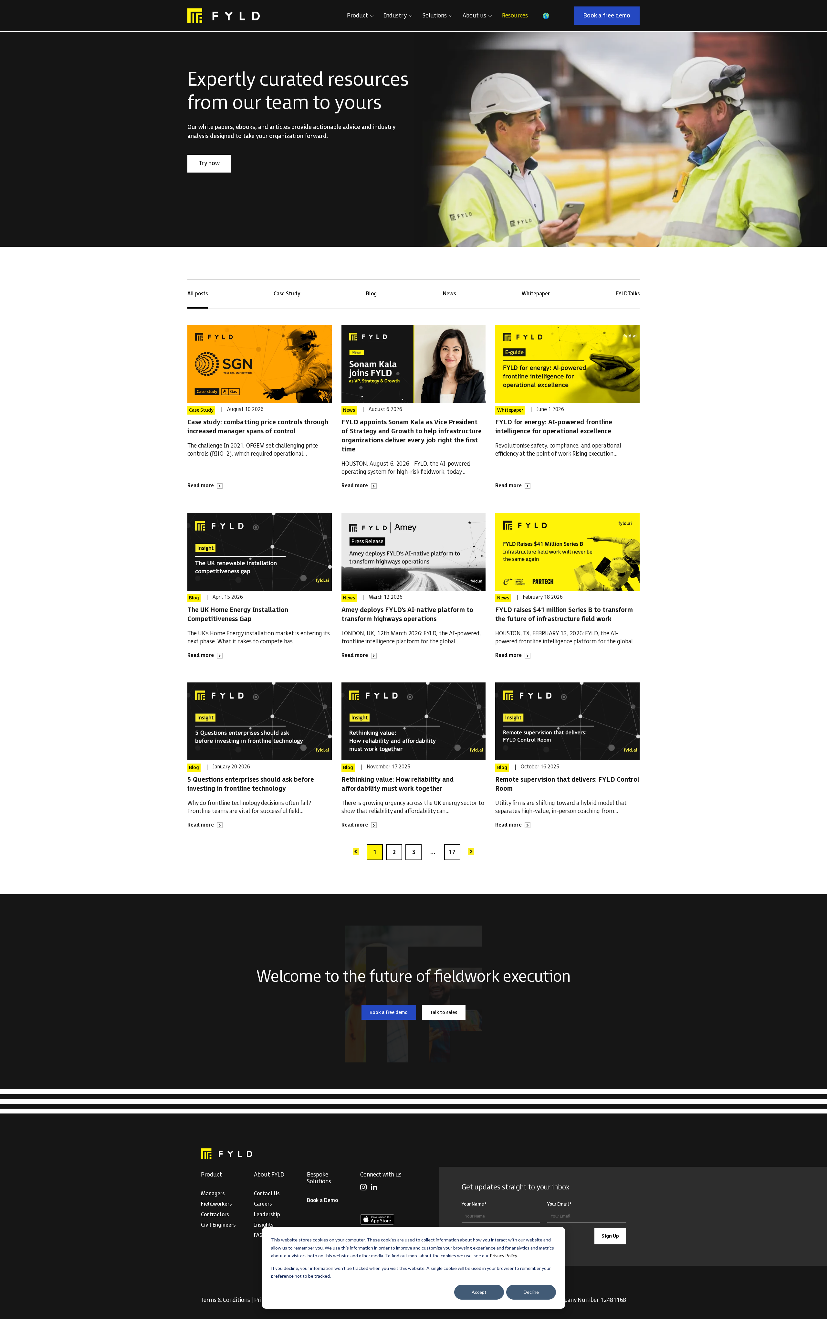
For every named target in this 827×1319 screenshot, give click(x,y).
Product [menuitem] (211, 1174)
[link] (223, 15)
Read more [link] (205, 486)
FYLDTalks (628, 294)
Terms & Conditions (225, 1300)
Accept (479, 1292)
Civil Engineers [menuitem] (218, 1225)
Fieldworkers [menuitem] (216, 1204)
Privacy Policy (503, 1255)
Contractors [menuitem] (215, 1215)
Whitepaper (536, 294)
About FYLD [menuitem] (269, 1174)
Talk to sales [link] (448, 1014)
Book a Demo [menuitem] (322, 1201)
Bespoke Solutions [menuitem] (319, 1178)
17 (452, 852)
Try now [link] (214, 165)
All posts (197, 294)
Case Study (287, 294)
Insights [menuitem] (263, 1225)
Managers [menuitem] (213, 1194)
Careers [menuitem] (263, 1204)
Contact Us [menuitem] (266, 1194)
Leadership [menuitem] (267, 1215)
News (449, 294)
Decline (531, 1292)
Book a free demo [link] (611, 17)
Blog (371, 294)
